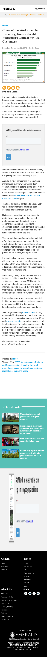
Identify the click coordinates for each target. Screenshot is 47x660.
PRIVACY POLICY (25, 649)
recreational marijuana (32, 368)
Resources (4, 567)
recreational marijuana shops (15, 371)
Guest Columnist (7, 616)
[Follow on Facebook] (25, 593)
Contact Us (5, 620)
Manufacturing (29, 573)
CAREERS (17, 643)
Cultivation (27, 576)
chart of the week (30, 365)
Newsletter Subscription (9, 600)
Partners (4, 613)
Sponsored (4, 570)
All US (26, 563)
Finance (26, 583)
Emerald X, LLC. (19, 639)
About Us (4, 594)
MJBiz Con (5, 603)
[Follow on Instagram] (38, 593)
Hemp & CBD (28, 579)
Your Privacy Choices (23, 647)
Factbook (4, 610)
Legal (25, 586)
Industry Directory (7, 607)
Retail (25, 570)
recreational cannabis (12, 368)
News (5, 25)
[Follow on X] (34, 593)
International (28, 567)
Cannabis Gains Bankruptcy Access (22, 15)
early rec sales (29, 312)
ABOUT (10, 643)
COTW (17, 362)
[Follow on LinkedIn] (29, 593)
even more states (14, 321)
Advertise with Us (7, 597)
